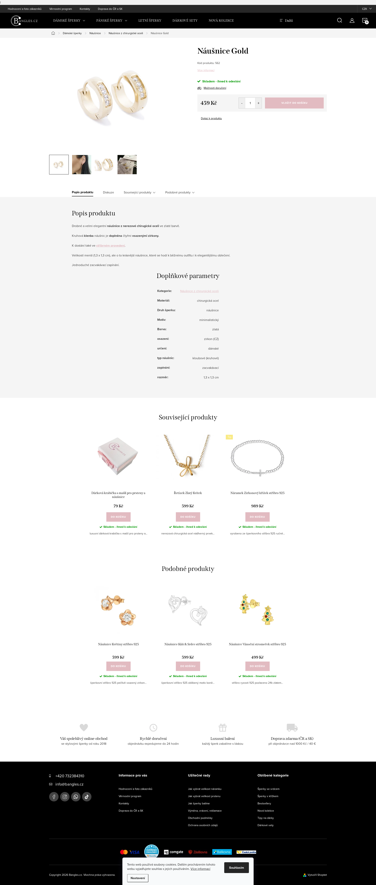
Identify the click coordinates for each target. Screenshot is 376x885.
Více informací (205, 70)
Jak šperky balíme (199, 803)
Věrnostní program (60, 9)
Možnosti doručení (215, 88)
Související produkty (137, 192)
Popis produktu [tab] (82, 192)
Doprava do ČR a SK (110, 9)
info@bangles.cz (69, 784)
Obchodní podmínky (200, 818)
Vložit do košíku (294, 103)
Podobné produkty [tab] (178, 192)
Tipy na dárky (266, 818)
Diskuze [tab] (108, 192)
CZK (364, 9)
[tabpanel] (118, 488)
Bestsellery (264, 803)
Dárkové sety (266, 825)
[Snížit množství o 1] (242, 103)
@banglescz (86, 796)
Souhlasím (236, 867)
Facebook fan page (54, 796)
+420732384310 (75, 796)
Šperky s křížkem (268, 796)
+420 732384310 (69, 776)
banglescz (65, 796)
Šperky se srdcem (268, 789)
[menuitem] (69, 20)
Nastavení (138, 878)
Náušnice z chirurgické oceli (199, 291)
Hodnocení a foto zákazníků (25, 9)
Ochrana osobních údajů (203, 825)
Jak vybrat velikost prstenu (204, 796)
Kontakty (85, 9)
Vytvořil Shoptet (317, 875)
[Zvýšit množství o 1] (258, 103)
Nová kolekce (266, 810)
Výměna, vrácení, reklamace (205, 810)
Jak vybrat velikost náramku (204, 789)
